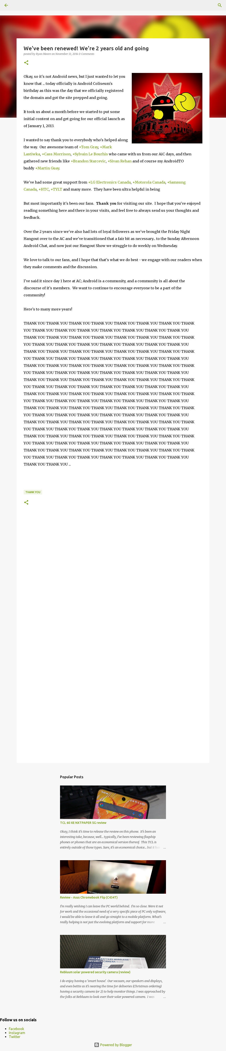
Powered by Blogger (115, 1045)
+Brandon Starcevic (88, 161)
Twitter (14, 1037)
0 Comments (86, 54)
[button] (26, 63)
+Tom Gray (88, 147)
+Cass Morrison (56, 154)
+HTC (43, 189)
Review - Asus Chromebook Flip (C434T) (89, 897)
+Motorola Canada (148, 182)
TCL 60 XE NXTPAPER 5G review (83, 822)
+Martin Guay (47, 168)
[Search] (219, 5)
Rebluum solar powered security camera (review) (95, 972)
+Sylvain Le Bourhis (90, 154)
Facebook (16, 1029)
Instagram (17, 1033)
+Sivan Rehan (119, 161)
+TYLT (56, 189)
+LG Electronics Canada (109, 182)
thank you (32, 492)
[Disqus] (113, 579)
